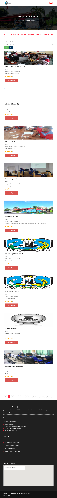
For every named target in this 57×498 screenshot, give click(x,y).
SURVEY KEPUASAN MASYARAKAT (12, 445)
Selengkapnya (11, 80)
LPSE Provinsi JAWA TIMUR (10, 448)
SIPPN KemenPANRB (9, 457)
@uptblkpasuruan (9, 424)
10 (40, 396)
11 (43, 396)
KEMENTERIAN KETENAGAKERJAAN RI (12, 442)
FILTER (6, 47)
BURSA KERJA (7, 454)
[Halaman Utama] (10, 3)
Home (23, 20)
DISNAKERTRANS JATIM (9, 439)
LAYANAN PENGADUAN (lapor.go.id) (12, 451)
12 (47, 396)
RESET (11, 47)
